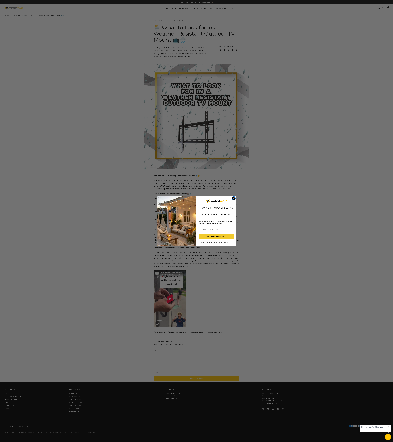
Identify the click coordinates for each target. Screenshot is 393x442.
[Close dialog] (234, 198)
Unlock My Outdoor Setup (216, 236)
